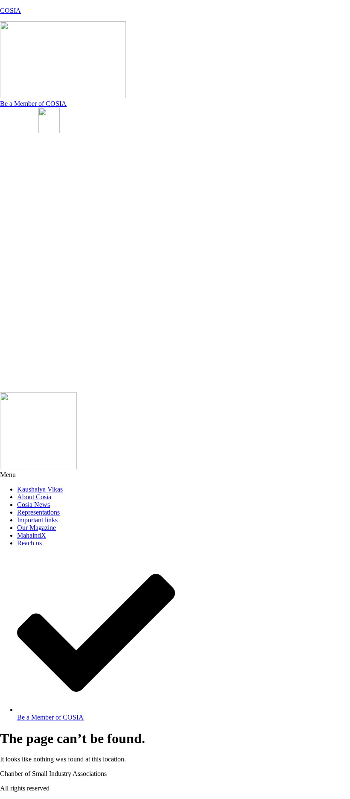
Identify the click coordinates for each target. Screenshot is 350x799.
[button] (87, 263)
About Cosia (34, 496)
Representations (38, 512)
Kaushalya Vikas (40, 489)
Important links (37, 520)
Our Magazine (36, 527)
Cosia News (33, 504)
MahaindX (31, 535)
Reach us (29, 543)
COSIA (10, 10)
